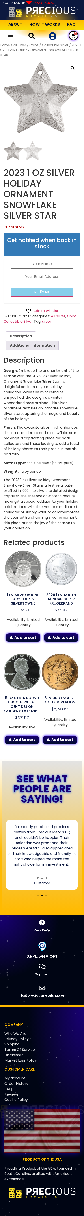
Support (42, 974)
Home (5, 45)
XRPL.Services (42, 956)
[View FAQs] (42, 922)
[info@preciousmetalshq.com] (42, 988)
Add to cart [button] (25, 637)
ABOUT (15, 24)
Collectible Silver (55, 45)
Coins (34, 45)
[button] (10, 36)
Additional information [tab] (32, 345)
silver (46, 321)
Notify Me (42, 291)
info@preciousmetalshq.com (42, 995)
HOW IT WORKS (44, 24)
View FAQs (42, 930)
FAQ (71, 24)
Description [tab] (21, 336)
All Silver (19, 45)
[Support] (42, 966)
